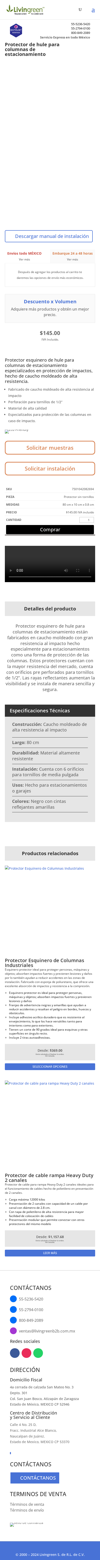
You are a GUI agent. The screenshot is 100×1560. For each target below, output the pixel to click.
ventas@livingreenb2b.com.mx (47, 1331)
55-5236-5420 (80, 24)
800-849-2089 (80, 32)
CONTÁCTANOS (38, 1478)
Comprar (50, 529)
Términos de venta (27, 1504)
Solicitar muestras (50, 447)
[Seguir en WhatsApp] (38, 1353)
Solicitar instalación (50, 468)
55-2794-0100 (80, 28)
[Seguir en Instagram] (26, 1353)
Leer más (50, 1253)
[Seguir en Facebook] (15, 1353)
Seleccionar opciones (50, 1067)
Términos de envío (27, 1510)
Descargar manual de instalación (52, 236)
